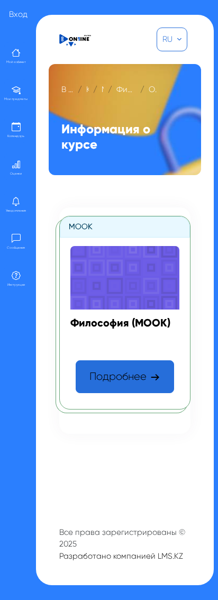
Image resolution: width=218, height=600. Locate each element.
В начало (67, 89)
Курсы (87, 89)
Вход (18, 14)
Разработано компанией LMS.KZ (121, 556)
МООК (103, 89)
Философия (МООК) (126, 89)
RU (168, 39)
